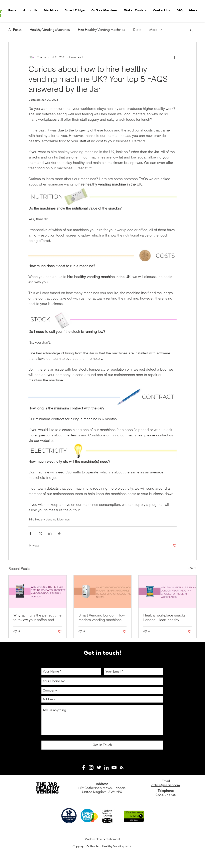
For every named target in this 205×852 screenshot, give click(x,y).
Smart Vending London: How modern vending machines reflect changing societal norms (101, 617)
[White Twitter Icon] (99, 767)
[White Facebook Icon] (83, 767)
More (153, 30)
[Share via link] (60, 533)
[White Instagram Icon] (91, 767)
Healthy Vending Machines (50, 30)
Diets (137, 30)
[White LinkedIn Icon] (106, 767)
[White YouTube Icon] (114, 767)
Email (166, 781)
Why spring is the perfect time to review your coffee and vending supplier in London (37, 617)
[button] (191, 29)
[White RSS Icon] (122, 767)
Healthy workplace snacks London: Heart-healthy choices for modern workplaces (164, 617)
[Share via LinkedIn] (50, 533)
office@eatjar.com (165, 785)
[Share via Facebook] (30, 533)
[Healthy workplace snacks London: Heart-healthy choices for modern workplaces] (167, 591)
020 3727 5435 (166, 795)
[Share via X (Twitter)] (40, 533)
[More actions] (174, 57)
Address (102, 784)
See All (192, 568)
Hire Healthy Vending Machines (101, 30)
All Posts (15, 30)
